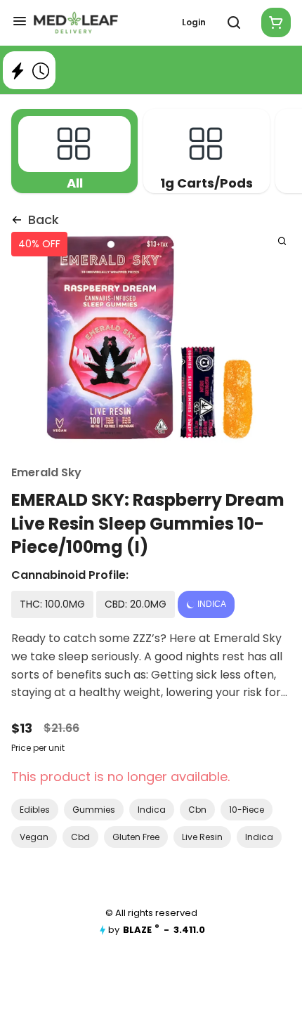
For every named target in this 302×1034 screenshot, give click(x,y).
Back (43, 219)
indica (152, 809)
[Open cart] (273, 22)
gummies (93, 809)
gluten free (135, 837)
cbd (80, 837)
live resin (202, 837)
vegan (34, 837)
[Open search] (234, 22)
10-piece (246, 809)
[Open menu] (19, 21)
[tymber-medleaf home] (76, 22)
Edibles (35, 809)
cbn (197, 809)
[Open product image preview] (282, 240)
